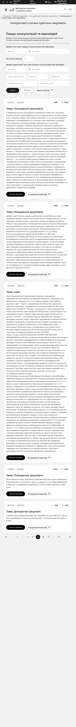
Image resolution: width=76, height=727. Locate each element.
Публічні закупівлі (19, 16)
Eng (49, 2)
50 (59, 537)
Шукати (12, 90)
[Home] (33, 9)
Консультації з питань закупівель (44, 16)
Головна (6, 16)
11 (48, 537)
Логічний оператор (14, 59)
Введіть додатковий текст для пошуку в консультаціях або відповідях (35, 64)
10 (43, 537)
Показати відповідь (15, 194)
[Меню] (70, 10)
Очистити (27, 90)
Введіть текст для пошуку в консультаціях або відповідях (30, 47)
